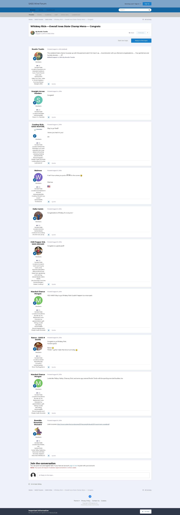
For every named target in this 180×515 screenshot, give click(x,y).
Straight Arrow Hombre (38, 92)
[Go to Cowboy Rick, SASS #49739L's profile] (38, 133)
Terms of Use (53, 512)
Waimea (38, 171)
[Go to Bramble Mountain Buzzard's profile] (38, 431)
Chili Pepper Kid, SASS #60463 (38, 243)
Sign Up (147, 3)
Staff (56, 14)
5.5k (39, 187)
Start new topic (123, 40)
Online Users (65, 14)
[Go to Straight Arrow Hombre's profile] (38, 100)
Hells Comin (38, 209)
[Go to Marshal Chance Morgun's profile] (38, 300)
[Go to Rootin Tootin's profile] (32, 33)
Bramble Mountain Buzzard (38, 422)
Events (40, 14)
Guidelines (48, 14)
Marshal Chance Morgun (38, 293)
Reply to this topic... (47, 475)
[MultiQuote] (48, 84)
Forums (31, 14)
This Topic (142, 10)
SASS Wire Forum (37, 3)
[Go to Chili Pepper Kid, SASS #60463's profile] (38, 251)
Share (132, 32)
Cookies (103, 501)
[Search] (149, 9)
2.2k (39, 110)
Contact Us (95, 501)
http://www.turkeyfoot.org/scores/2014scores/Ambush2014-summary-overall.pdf (83, 424)
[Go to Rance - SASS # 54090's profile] (38, 346)
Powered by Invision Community (90, 504)
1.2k (39, 65)
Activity (41, 10)
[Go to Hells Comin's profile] (38, 215)
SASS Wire (50, 33)
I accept (146, 511)
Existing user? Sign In (132, 4)
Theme (76, 501)
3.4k (39, 356)
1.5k (39, 441)
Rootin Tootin (43, 31)
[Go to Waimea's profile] (38, 177)
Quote (54, 84)
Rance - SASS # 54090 (38, 339)
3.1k (39, 143)
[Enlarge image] (81, 175)
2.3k (39, 225)
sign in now (73, 466)
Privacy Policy (85, 501)
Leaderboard (76, 14)
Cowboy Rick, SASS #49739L (38, 126)
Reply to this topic (141, 40)
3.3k (39, 260)
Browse (32, 10)
